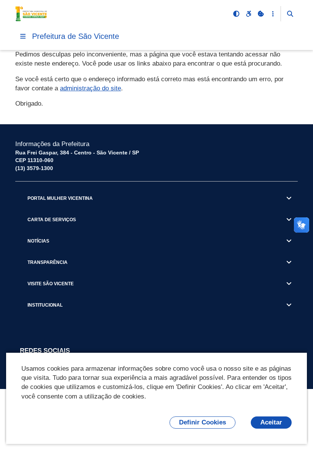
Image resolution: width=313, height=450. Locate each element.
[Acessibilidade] (248, 14)
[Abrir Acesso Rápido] (273, 14)
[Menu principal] (23, 36)
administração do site (90, 88)
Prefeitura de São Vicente (75, 36)
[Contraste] (236, 14)
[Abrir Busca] (290, 13)
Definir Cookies (202, 422)
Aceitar (271, 422)
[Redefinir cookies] (261, 14)
